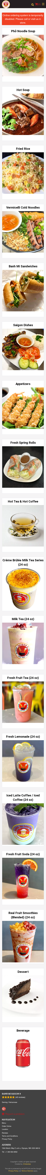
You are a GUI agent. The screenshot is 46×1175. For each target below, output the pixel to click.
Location (5, 1129)
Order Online (6, 1126)
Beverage (23, 1030)
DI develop (27, 1164)
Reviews (5, 1133)
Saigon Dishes (23, 325)
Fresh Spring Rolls (23, 442)
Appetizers (23, 384)
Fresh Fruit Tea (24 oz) (23, 678)
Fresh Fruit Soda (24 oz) (23, 854)
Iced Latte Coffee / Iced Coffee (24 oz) (23, 798)
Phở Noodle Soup (23, 31)
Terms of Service (27, 1171)
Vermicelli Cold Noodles (23, 207)
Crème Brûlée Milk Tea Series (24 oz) (23, 562)
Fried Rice (23, 149)
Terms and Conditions (10, 1136)
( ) (39, 4)
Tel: (9, 1152)
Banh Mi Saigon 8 (11, 1094)
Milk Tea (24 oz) (23, 619)
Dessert (23, 972)
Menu (4, 1123)
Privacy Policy (7, 1139)
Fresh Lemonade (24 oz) (23, 736)
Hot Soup (23, 90)
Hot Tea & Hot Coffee (23, 501)
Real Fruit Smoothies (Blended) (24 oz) (23, 915)
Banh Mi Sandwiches (23, 266)
